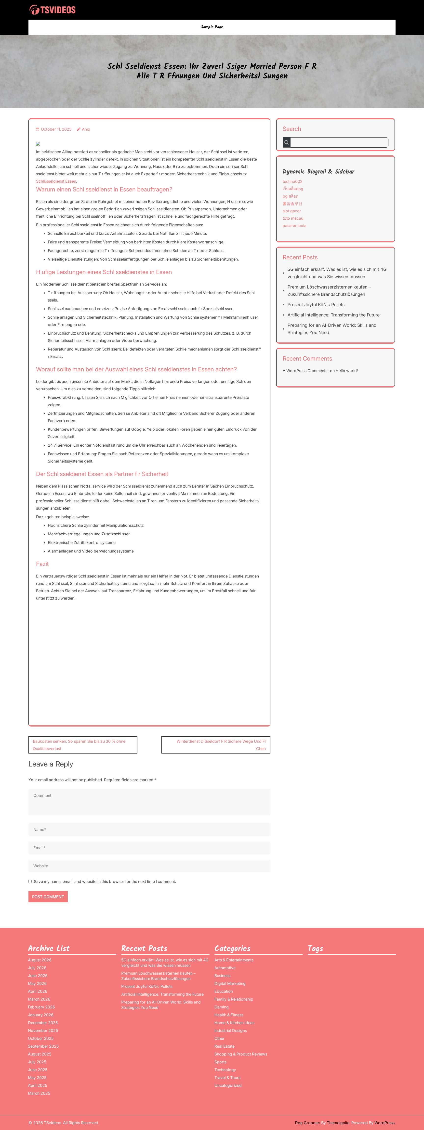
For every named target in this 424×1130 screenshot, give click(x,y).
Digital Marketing (230, 983)
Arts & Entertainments (233, 959)
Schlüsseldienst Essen (56, 181)
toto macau (293, 218)
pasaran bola (294, 225)
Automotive (225, 967)
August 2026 (40, 959)
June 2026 (38, 975)
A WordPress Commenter (306, 370)
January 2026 (40, 1014)
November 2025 (43, 1030)
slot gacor (292, 210)
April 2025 (37, 1085)
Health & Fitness (228, 1014)
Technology (225, 1069)
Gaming (221, 1006)
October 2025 (40, 1038)
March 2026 (39, 999)
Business (222, 975)
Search (292, 128)
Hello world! (347, 370)
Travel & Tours (227, 1077)
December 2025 (43, 1022)
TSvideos (52, 1122)
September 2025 (43, 1046)
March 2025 (39, 1093)
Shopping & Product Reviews (240, 1054)
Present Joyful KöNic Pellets (316, 304)
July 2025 (37, 1061)
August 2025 (39, 1054)
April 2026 (37, 991)
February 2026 (41, 1006)
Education (223, 991)
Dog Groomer (307, 1122)
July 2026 (37, 967)
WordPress (384, 1122)
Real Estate (224, 1046)
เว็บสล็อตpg (293, 188)
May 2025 (37, 1077)
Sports (220, 1061)
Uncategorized (228, 1085)
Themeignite (338, 1122)
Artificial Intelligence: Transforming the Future (334, 314)
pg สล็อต (290, 196)
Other (219, 1038)
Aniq (86, 129)
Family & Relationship (233, 999)
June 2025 (37, 1069)
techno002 (293, 181)
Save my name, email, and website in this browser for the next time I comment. (105, 881)
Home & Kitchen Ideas (234, 1022)
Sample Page (212, 27)
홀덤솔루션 (292, 203)
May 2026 (37, 983)
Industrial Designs (230, 1030)
